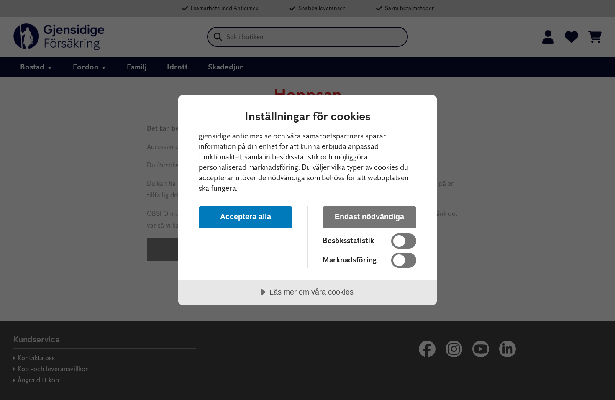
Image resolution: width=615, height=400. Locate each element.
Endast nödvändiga (369, 217)
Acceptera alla (245, 217)
